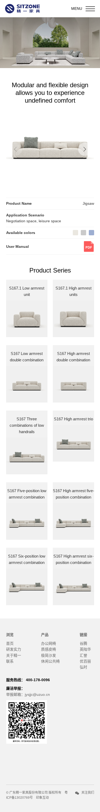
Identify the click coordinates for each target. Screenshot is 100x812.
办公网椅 (48, 643)
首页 (10, 643)
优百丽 (85, 661)
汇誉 (83, 655)
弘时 (83, 667)
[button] (84, 149)
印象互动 (42, 798)
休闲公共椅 (50, 661)
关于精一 (13, 655)
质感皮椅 (48, 649)
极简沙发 (48, 655)
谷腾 (83, 643)
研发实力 (13, 649)
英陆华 (85, 649)
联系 (10, 661)
